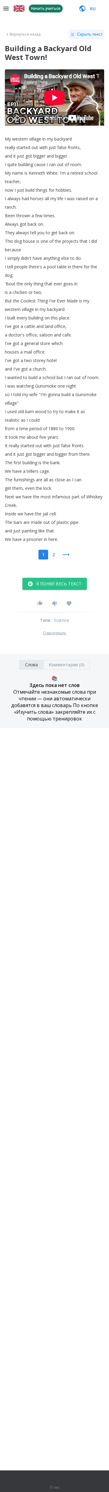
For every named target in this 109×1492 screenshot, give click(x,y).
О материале (54, 633)
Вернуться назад (25, 34)
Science (61, 620)
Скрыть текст (89, 34)
